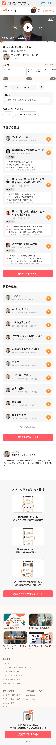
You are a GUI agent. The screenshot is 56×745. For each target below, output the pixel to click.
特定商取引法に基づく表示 (12, 679)
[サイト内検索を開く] (39, 11)
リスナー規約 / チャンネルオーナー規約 (17, 667)
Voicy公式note (31, 699)
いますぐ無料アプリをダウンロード (28, 594)
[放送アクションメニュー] (41, 87)
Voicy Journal (30, 695)
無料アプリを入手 (28, 734)
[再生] (48, 139)
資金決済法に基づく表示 (11, 684)
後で (28, 741)
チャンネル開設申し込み (11, 695)
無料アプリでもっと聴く (28, 274)
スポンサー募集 (8, 703)
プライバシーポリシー (11, 671)
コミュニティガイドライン (12, 675)
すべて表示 (49, 65)
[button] (28, 27)
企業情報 (6, 663)
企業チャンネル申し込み (11, 699)
